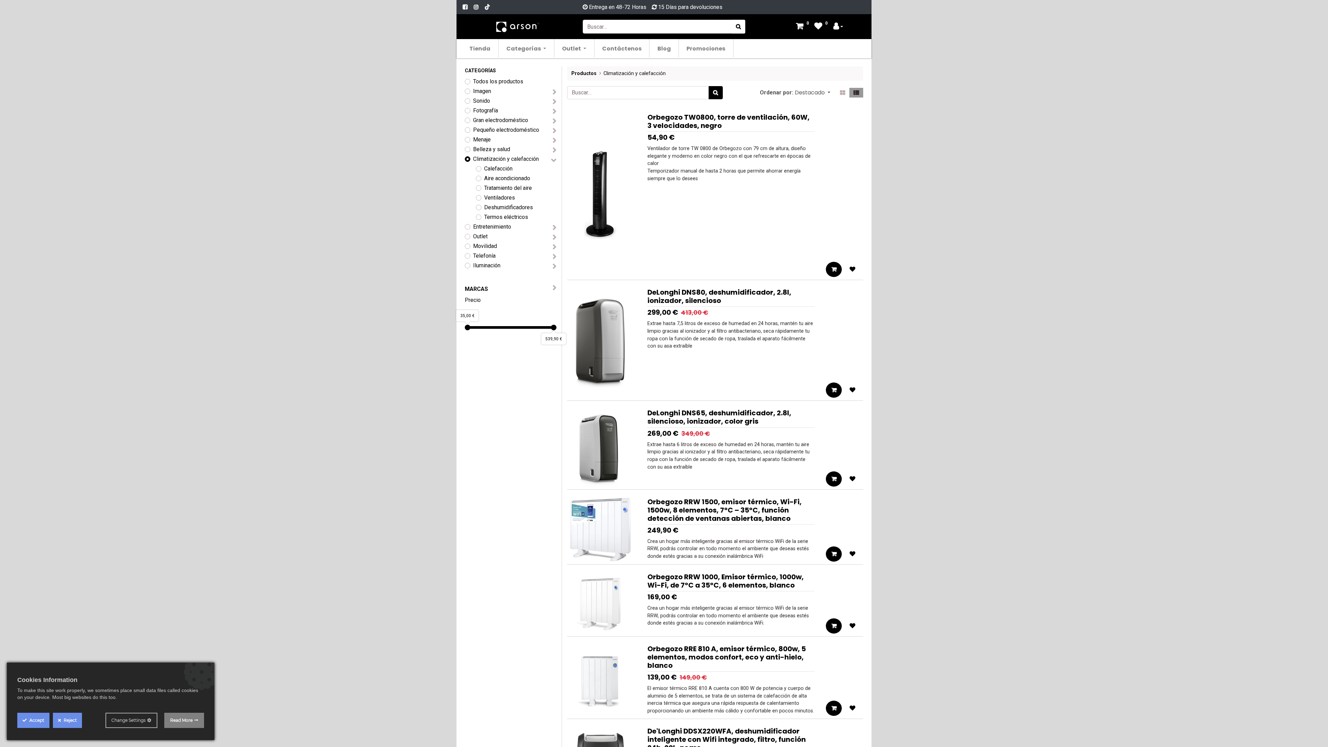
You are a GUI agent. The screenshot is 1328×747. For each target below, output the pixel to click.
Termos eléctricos (506, 217)
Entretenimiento (492, 226)
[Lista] (856, 93)
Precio (473, 300)
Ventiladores (499, 197)
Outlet (480, 236)
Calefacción (498, 168)
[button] (812, 92)
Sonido (481, 101)
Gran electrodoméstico (500, 120)
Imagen (482, 91)
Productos (584, 73)
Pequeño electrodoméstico (506, 130)
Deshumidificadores (508, 207)
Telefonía (484, 255)
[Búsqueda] (738, 27)
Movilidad (485, 246)
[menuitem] (480, 48)
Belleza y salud (491, 149)
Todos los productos (498, 81)
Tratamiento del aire (508, 188)
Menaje (482, 139)
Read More (181, 720)
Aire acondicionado (507, 178)
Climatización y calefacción (506, 159)
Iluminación (486, 265)
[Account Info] (838, 27)
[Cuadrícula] (842, 93)
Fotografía (485, 110)
